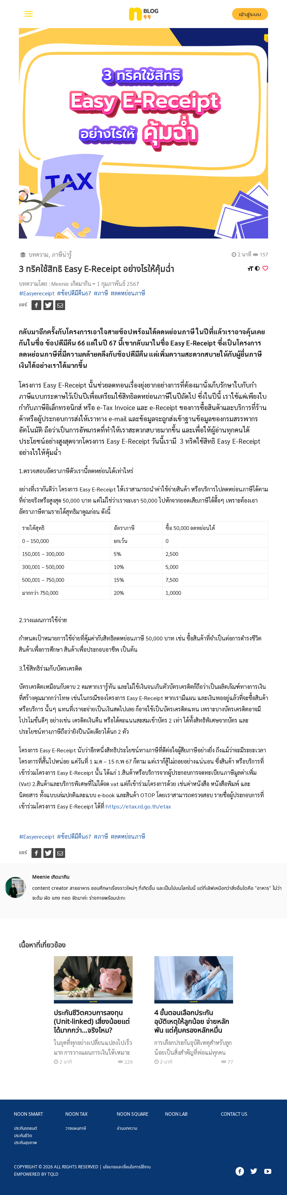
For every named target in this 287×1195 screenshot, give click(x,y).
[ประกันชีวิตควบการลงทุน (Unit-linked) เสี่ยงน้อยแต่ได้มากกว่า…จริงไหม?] (93, 979)
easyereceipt (39, 293)
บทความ (38, 254)
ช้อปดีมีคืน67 (76, 293)
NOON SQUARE (132, 1113)
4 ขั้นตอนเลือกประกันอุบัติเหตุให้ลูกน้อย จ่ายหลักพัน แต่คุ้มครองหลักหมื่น (191, 1021)
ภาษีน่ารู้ (62, 254)
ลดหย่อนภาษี (129, 293)
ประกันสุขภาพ (25, 1143)
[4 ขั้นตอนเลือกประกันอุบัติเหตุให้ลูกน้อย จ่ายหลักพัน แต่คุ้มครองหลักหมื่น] (193, 979)
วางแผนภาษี (75, 1128)
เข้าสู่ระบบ (250, 14)
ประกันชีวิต (23, 1136)
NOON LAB (176, 1113)
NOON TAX (76, 1113)
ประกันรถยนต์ (25, 1128)
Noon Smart (28, 1113)
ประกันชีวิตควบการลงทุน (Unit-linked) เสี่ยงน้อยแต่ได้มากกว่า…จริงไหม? (92, 1021)
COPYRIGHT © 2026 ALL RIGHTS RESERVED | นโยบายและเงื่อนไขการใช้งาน (82, 1170)
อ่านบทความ (127, 1128)
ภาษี (103, 293)
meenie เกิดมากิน (71, 283)
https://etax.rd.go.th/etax (138, 806)
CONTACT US (234, 1113)
